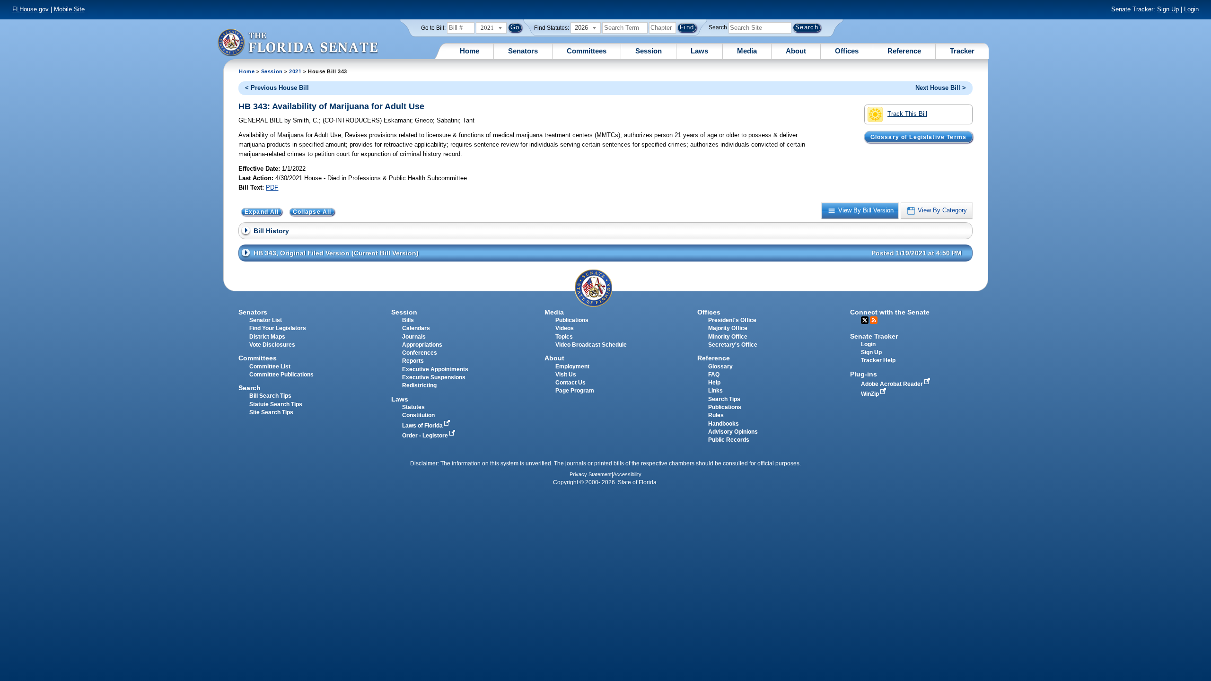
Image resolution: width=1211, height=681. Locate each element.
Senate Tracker (874, 336)
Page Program (574, 390)
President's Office (732, 320)
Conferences (419, 353)
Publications (571, 320)
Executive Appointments (435, 369)
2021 (295, 71)
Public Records (728, 440)
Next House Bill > (940, 87)
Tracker (962, 51)
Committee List (269, 366)
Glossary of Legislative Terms (918, 137)
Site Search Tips (271, 412)
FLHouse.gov (30, 9)
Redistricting (419, 385)
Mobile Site (69, 9)
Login (1191, 9)
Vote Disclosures (272, 345)
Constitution (418, 415)
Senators (523, 51)
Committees (586, 51)
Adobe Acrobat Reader (892, 384)
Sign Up (1168, 9)
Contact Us (570, 382)
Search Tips (724, 399)
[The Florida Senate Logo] (297, 42)
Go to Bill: (433, 28)
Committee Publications (281, 374)
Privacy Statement (591, 474)
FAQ (714, 374)
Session (648, 51)
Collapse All (312, 212)
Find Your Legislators (277, 328)
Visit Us (565, 374)
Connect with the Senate (890, 312)
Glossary (720, 366)
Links (715, 390)
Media (747, 51)
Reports (413, 361)
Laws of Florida (423, 425)
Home (469, 51)
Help (714, 382)
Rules (716, 415)
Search (718, 27)
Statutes (413, 407)
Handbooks (723, 424)
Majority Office (727, 328)
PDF (272, 187)
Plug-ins (863, 374)
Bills (408, 320)
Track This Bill (907, 113)
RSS (874, 320)
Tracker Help (878, 360)
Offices (847, 51)
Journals (414, 337)
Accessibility (627, 474)
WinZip (870, 394)
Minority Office (727, 337)
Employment (572, 366)
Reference (904, 51)
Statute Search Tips (275, 404)
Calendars (416, 328)
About (796, 51)
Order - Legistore (425, 435)
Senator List (265, 320)
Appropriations (422, 345)
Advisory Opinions (733, 432)
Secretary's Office (732, 345)
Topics (564, 337)
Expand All (262, 212)
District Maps (267, 337)
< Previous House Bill (277, 87)
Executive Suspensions (433, 377)
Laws (699, 51)
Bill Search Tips (270, 396)
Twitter (865, 320)
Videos (564, 328)
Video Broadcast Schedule (591, 345)
